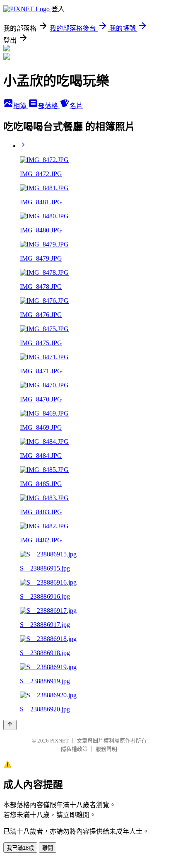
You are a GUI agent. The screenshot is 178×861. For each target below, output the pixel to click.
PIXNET (59, 741)
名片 (76, 105)
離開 (47, 848)
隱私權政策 (74, 749)
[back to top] (10, 725)
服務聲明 (106, 749)
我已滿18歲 (20, 848)
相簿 (20, 105)
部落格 (49, 105)
